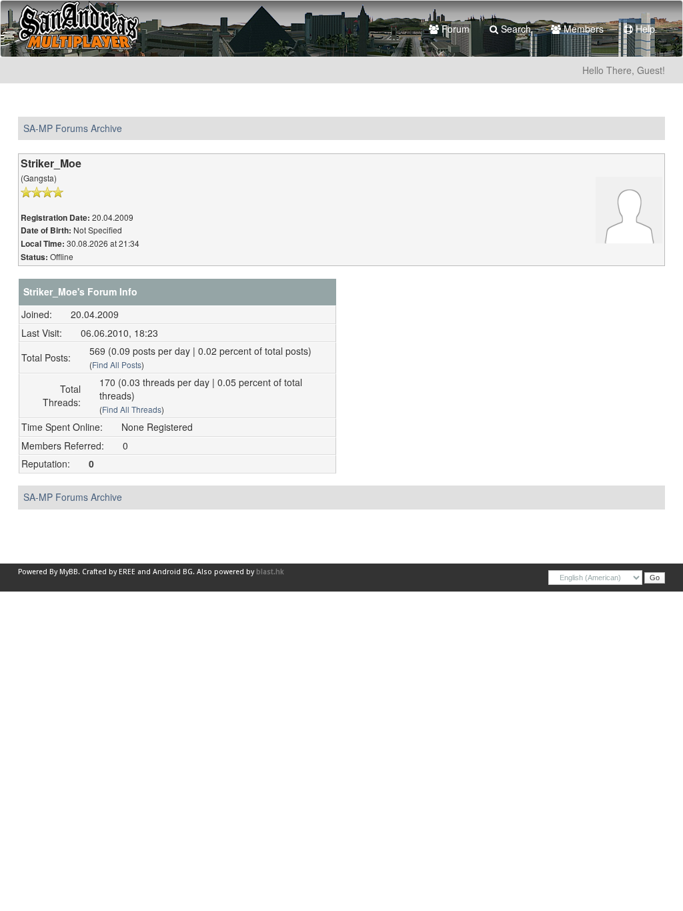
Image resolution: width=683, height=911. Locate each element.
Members (582, 28)
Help (644, 28)
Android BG (173, 572)
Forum (454, 28)
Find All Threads (131, 409)
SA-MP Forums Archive (72, 128)
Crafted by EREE (108, 572)
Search (514, 28)
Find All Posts (116, 364)
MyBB (68, 572)
